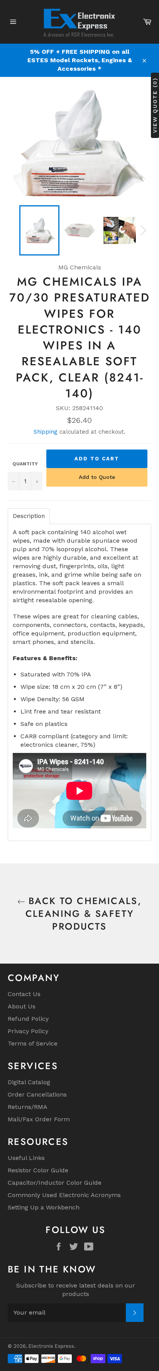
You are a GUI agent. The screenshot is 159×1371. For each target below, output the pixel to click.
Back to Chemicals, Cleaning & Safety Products (83, 913)
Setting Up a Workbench (44, 1207)
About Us (22, 1006)
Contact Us (24, 994)
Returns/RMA (27, 1106)
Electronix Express (51, 1346)
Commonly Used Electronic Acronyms (64, 1195)
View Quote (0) (155, 105)
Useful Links (26, 1158)
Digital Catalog (29, 1082)
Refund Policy (28, 1018)
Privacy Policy (28, 1031)
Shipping (46, 431)
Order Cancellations (37, 1094)
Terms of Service (33, 1043)
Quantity (25, 464)
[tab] (29, 516)
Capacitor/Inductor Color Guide (54, 1182)
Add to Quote (97, 477)
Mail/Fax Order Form (39, 1119)
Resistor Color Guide (38, 1170)
